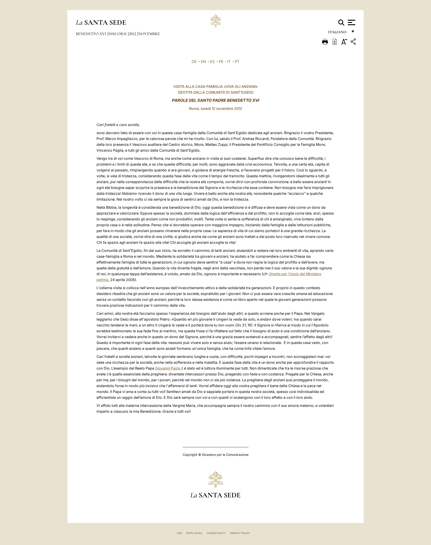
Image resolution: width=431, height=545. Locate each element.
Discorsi (118, 33)
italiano (338, 33)
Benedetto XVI (91, 33)
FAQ (179, 533)
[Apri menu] (351, 22)
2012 (133, 33)
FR (221, 61)
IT (229, 61)
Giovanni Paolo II (169, 368)
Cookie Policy (216, 533)
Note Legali (194, 533)
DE (194, 61)
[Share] (354, 42)
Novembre (149, 33)
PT (237, 61)
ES (212, 61)
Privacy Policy (240, 533)
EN (203, 61)
